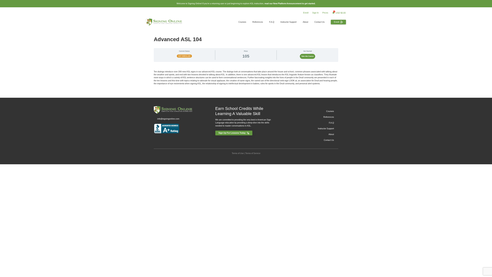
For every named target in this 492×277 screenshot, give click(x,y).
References (257, 22)
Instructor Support (288, 22)
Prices (325, 13)
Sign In (315, 13)
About (305, 22)
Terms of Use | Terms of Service (246, 153)
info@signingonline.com (168, 119)
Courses (242, 22)
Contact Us (319, 22)
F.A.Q (271, 22)
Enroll (306, 13)
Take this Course (307, 56)
